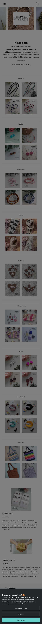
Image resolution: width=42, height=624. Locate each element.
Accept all (21, 620)
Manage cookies (21, 608)
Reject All (21, 614)
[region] (21, 606)
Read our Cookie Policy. (17, 604)
